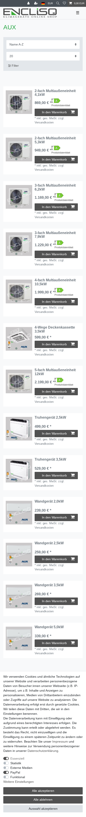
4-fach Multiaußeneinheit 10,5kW (55, 282)
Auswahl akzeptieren (43, 808)
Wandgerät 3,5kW (49, 585)
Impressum (60, 741)
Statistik (15, 763)
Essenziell (17, 758)
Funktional (17, 777)
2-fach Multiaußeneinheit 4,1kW (55, 93)
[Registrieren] (36, 3)
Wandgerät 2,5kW (49, 543)
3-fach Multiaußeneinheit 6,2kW (55, 187)
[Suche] (57, 3)
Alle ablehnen (43, 799)
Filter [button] (15, 65)
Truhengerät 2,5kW (50, 417)
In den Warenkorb (54, 112)
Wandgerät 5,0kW (49, 627)
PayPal (15, 772)
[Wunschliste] (64, 3)
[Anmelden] (29, 3)
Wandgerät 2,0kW (49, 501)
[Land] (43, 3)
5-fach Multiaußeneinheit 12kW (55, 372)
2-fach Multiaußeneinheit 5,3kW (55, 140)
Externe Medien (21, 768)
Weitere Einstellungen (18, 781)
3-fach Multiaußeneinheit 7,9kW (55, 235)
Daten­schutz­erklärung (43, 751)
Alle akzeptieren (43, 790)
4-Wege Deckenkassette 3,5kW (55, 329)
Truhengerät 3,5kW (50, 459)
